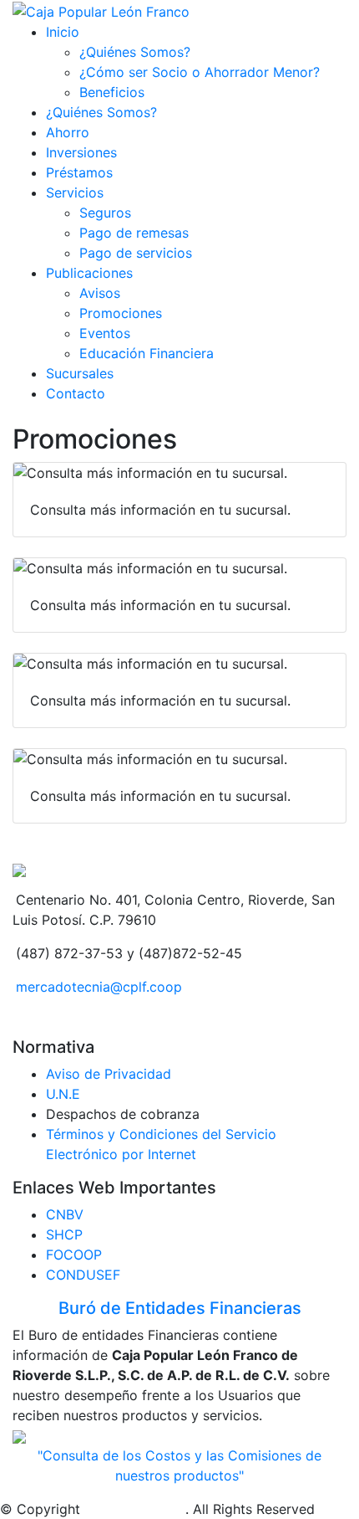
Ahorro (67, 132)
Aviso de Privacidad (108, 1073)
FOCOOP (74, 1254)
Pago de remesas (134, 232)
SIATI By (110, 1509)
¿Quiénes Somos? (134, 52)
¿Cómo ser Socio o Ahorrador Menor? (199, 72)
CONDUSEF (83, 1274)
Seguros (105, 212)
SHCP (64, 1234)
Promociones (120, 313)
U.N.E (63, 1093)
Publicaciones (89, 272)
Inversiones (81, 152)
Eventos (104, 333)
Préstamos (79, 172)
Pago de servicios (135, 252)
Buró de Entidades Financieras (179, 1308)
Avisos (99, 293)
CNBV (64, 1214)
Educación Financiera (146, 353)
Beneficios (111, 92)
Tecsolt (161, 1509)
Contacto (75, 393)
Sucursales (80, 373)
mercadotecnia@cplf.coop (99, 986)
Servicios (75, 192)
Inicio (62, 31)
